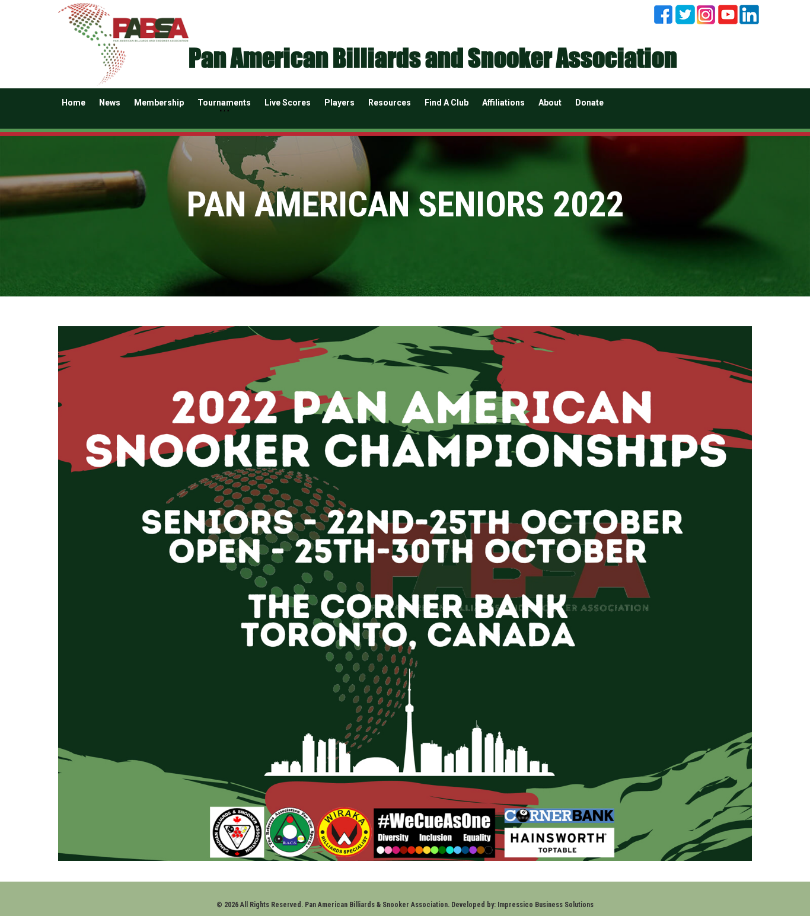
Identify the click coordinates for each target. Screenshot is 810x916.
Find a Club (446, 102)
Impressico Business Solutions (546, 905)
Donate (589, 102)
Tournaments (224, 102)
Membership (159, 102)
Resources (389, 102)
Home (73, 102)
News (109, 102)
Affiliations (503, 102)
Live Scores (287, 102)
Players (339, 102)
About (550, 102)
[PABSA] (123, 42)
